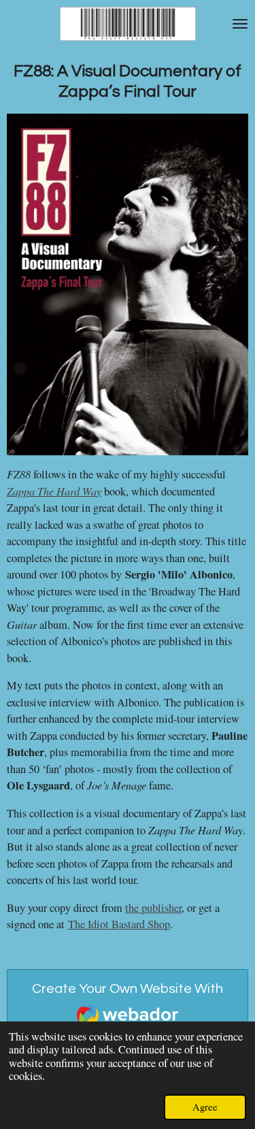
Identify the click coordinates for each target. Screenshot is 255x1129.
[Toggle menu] (240, 24)
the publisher (153, 907)
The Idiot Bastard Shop (119, 924)
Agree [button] (205, 1106)
